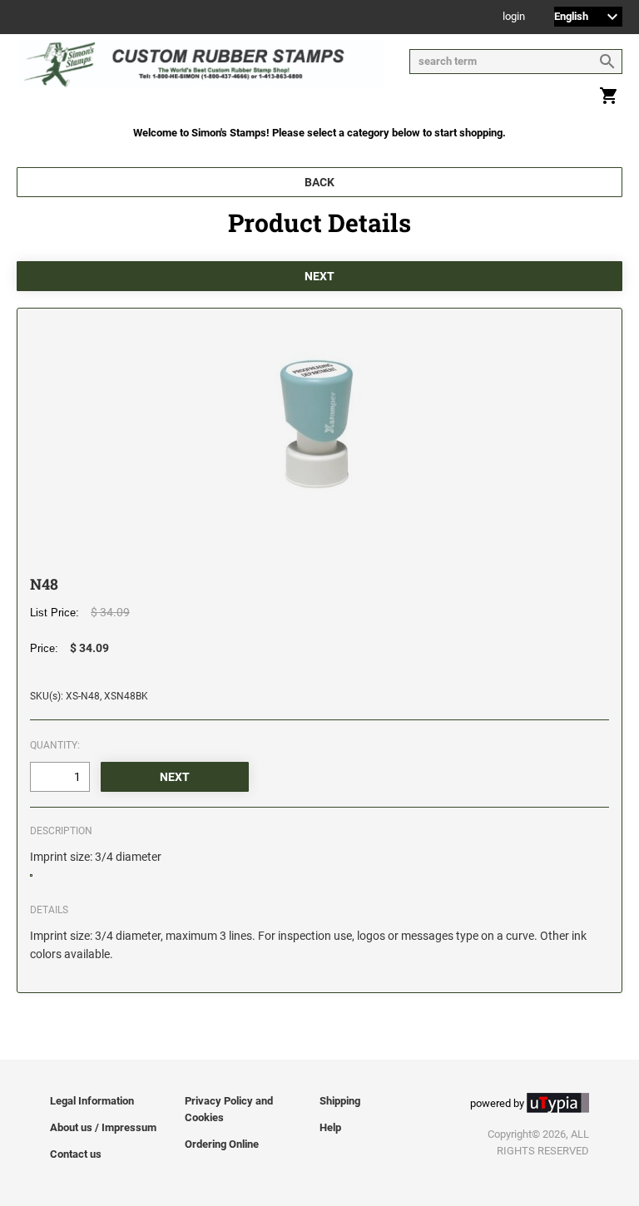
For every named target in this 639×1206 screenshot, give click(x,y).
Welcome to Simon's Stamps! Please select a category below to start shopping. (319, 132)
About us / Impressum (103, 1127)
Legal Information (92, 1101)
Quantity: (55, 745)
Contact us (76, 1154)
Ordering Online (222, 1144)
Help (330, 1127)
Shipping (340, 1101)
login (514, 17)
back (319, 182)
